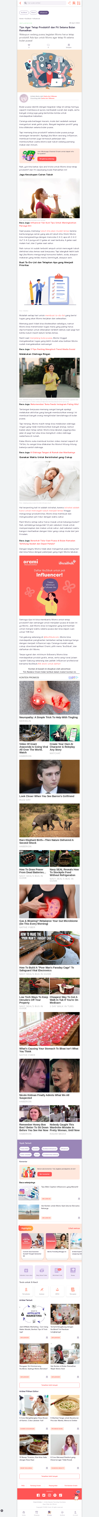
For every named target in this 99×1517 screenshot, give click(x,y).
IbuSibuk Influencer (50, 1149)
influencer (64, 1149)
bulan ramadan (25, 1155)
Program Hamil (57, 1428)
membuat (55, 315)
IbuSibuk (24, 12)
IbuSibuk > (28, 18)
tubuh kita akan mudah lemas (54, 231)
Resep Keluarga (26, 1468)
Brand (33, 12)
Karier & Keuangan (27, 1428)
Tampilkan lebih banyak (49, 1385)
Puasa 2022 (24, 1149)
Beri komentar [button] (45, 1174)
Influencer (43, 12)
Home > (22, 18)
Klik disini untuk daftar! (49, 664)
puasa (37, 1155)
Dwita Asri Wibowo (50, 96)
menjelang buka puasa (41, 338)
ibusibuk (36, 1149)
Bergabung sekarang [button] (47, 159)
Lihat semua (74, 1228)
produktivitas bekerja (50, 1155)
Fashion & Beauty (58, 1468)
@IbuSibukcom (51, 637)
